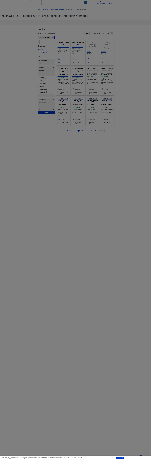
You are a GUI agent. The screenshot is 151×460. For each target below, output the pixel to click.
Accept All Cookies (120, 457)
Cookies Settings (111, 457)
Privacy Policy (15, 458)
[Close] (149, 458)
